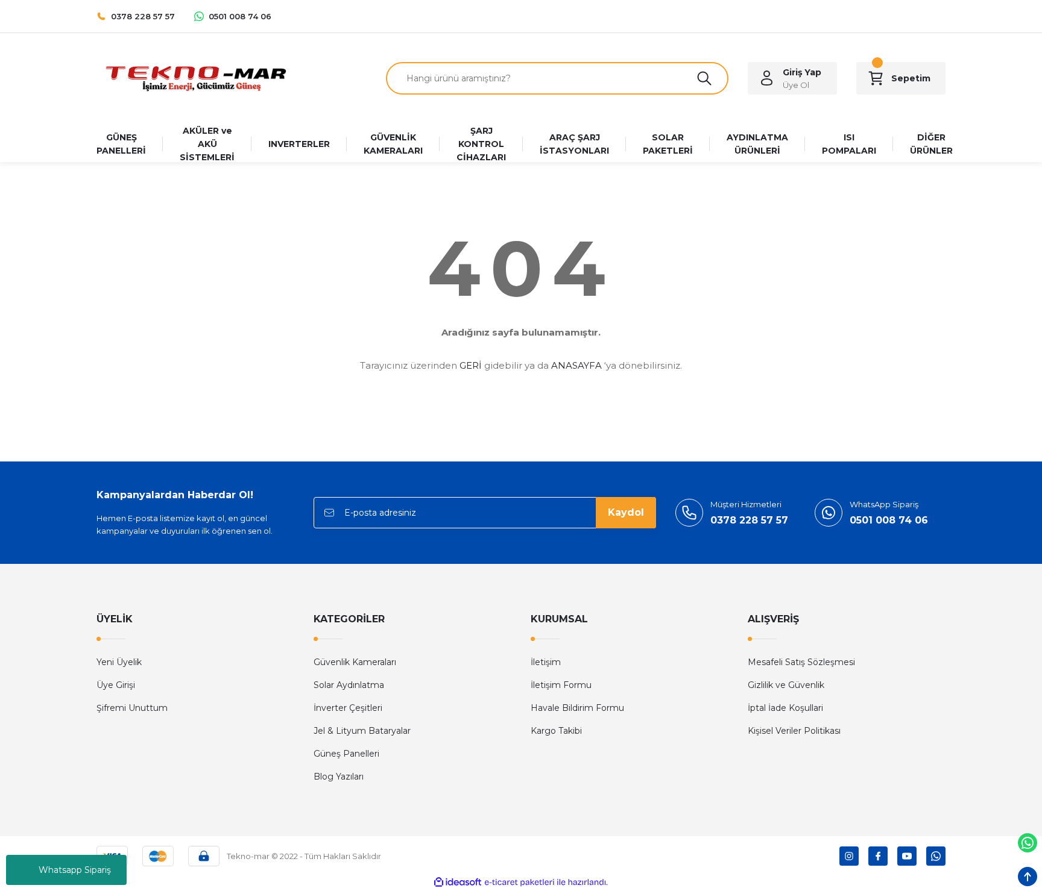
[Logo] (195, 77)
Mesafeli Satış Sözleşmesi (801, 662)
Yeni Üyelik (119, 662)
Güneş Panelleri (346, 753)
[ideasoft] (458, 882)
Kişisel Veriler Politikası (794, 730)
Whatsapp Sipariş (75, 869)
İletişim (546, 662)
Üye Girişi (115, 685)
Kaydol (626, 512)
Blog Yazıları (339, 776)
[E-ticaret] (519, 882)
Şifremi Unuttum (132, 707)
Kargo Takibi (556, 730)
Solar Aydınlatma (349, 685)
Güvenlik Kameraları (355, 662)
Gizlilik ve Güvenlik (786, 685)
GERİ (470, 365)
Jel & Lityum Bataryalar (362, 730)
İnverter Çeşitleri (348, 707)
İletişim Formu (561, 685)
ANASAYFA (576, 365)
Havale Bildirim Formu (577, 707)
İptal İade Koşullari (785, 707)
